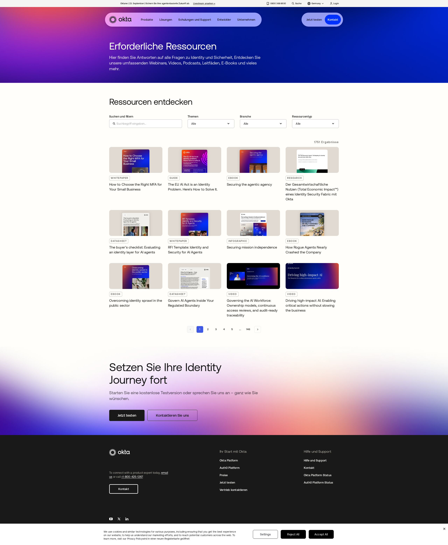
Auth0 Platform (230, 467)
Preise (224, 475)
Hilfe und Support (315, 460)
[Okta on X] (119, 519)
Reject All (293, 534)
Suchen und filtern (121, 116)
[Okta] (120, 19)
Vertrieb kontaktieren (233, 489)
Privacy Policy (158, 538)
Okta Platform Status (317, 475)
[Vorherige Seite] (190, 329)
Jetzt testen (314, 19)
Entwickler (224, 19)
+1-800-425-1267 (132, 476)
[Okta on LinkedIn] (127, 519)
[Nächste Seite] (257, 329)
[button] (211, 121)
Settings (265, 534)
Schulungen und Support (194, 19)
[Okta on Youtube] (111, 519)
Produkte (147, 19)
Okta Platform (229, 460)
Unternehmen (246, 19)
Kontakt (333, 19)
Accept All (321, 534)
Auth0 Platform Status (318, 482)
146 (248, 329)
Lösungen (165, 19)
